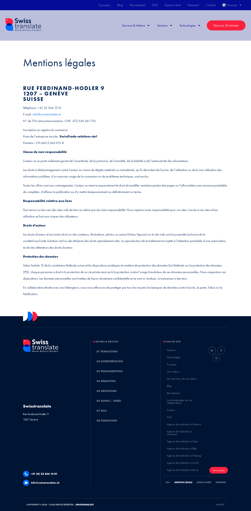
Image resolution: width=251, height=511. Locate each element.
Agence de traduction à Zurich (183, 463)
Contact (211, 5)
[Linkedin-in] (212, 350)
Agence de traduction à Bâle (182, 448)
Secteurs (162, 25)
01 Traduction (107, 351)
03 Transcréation (110, 371)
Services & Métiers (133, 25)
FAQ (155, 5)
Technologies (187, 25)
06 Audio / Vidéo (109, 401)
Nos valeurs (173, 371)
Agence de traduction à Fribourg (184, 455)
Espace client (173, 5)
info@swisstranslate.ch (47, 114)
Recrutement (137, 5)
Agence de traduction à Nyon (182, 441)
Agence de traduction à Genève (184, 424)
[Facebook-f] (221, 350)
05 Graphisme (106, 391)
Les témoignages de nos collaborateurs (179, 401)
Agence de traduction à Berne (183, 470)
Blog (120, 5)
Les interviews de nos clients (182, 378)
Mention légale (183, 482)
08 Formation (107, 420)
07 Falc (102, 410)
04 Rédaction (106, 381)
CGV (167, 482)
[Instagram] (216, 358)
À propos (104, 5)
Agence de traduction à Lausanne (179, 433)
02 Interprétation (110, 361)
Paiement (193, 5)
